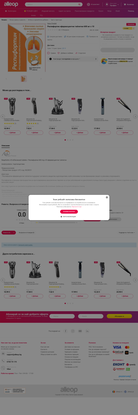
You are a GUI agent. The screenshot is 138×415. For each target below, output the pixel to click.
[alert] (69, 207)
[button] (69, 217)
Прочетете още (77, 207)
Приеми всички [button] (69, 211)
